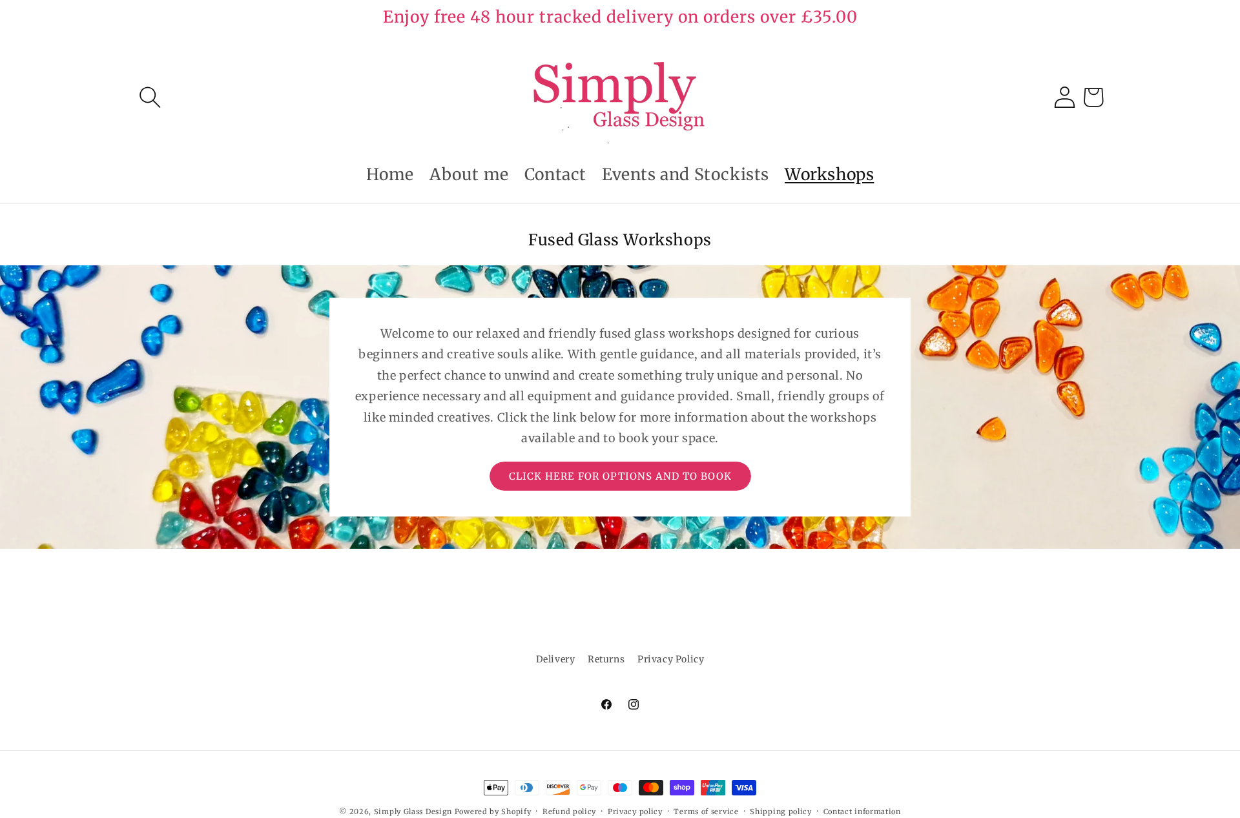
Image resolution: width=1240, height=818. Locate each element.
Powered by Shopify (493, 811)
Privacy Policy (670, 659)
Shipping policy (781, 810)
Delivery (555, 659)
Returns (606, 659)
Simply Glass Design (413, 811)
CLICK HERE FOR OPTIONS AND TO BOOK (620, 476)
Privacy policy (635, 810)
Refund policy (569, 810)
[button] (150, 97)
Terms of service (706, 810)
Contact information (862, 810)
